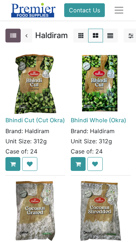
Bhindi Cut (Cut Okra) (35, 120)
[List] (110, 35)
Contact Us (84, 10)
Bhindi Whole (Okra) (98, 120)
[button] (12, 164)
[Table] (80, 35)
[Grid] (95, 35)
